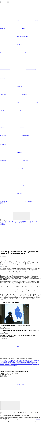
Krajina (34, 222)
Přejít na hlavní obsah (4, 0)
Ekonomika (10, 365)
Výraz (1, 219)
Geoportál (4, 368)
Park (11, 222)
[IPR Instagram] (8, 240)
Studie (21, 221)
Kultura (22, 364)
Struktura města (13, 364)
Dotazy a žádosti (10, 363)
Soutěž (9, 222)
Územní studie (27, 221)
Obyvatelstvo (33, 364)
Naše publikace (30, 362)
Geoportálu (38, 419)
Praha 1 (6, 222)
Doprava (10, 221)
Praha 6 (31, 221)
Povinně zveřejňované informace (21, 362)
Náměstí (3, 222)
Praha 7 (23, 221)
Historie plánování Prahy (9, 362)
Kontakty (6, 363)
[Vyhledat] (8, 211)
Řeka (22, 222)
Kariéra (14, 362)
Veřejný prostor (6, 221)
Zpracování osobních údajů (18, 363)
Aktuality (2, 221)
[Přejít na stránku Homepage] (3, 1)
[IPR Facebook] (8, 232)
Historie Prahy (18, 364)
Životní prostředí (14, 365)
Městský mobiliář (18, 222)
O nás (1, 362)
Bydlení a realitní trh (26, 361)
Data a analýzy (3, 364)
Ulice (1, 222)
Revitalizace (18, 221)
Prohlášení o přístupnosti (11, 368)
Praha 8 (13, 222)
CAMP (1, 368)
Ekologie (14, 221)
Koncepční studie (36, 221)
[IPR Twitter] (25, 232)
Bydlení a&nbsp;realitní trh (28, 222)
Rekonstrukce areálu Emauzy (28, 363)
